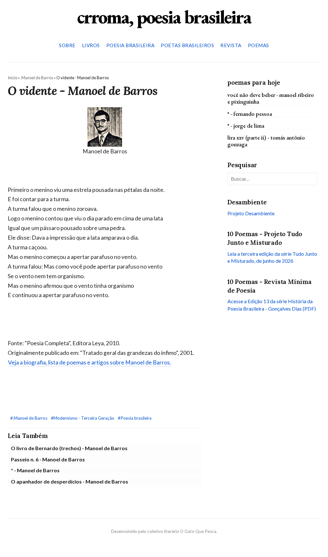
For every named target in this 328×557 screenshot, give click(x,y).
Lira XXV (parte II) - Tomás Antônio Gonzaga (266, 141)
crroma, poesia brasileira (164, 16)
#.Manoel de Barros (29, 418)
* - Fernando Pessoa (249, 113)
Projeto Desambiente (251, 213)
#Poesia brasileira (135, 418)
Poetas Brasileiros (187, 45)
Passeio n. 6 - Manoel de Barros (48, 459)
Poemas (258, 45)
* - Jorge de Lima (245, 125)
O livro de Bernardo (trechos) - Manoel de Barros (69, 448)
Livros (91, 45)
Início (12, 77)
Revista (231, 45)
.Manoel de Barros (36, 77)
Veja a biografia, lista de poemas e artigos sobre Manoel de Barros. (89, 362)
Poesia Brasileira (130, 45)
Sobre (67, 45)
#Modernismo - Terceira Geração (83, 418)
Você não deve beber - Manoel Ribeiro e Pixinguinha (270, 98)
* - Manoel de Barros (35, 470)
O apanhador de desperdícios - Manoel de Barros (69, 481)
